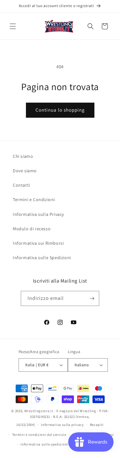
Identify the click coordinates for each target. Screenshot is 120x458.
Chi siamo (23, 156)
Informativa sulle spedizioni (44, 444)
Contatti (21, 185)
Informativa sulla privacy (62, 424)
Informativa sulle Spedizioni (42, 257)
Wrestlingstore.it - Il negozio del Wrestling (60, 411)
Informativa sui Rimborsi (38, 243)
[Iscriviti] (92, 298)
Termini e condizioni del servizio (39, 434)
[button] (13, 26)
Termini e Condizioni (34, 199)
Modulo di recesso (32, 229)
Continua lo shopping (60, 110)
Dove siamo (25, 171)
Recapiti (97, 424)
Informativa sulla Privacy (38, 214)
